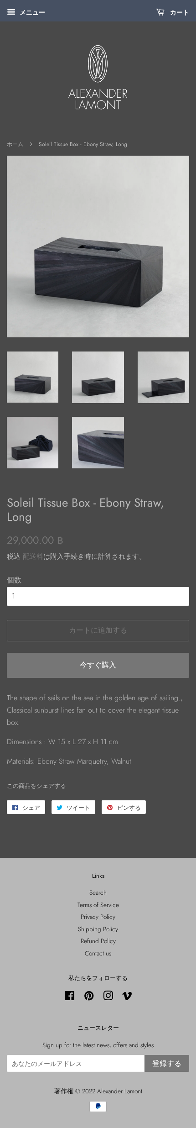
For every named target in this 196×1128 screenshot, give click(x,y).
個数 (14, 580)
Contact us (98, 953)
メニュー (31, 12)
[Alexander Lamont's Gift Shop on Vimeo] (127, 997)
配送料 (33, 556)
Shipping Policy (98, 929)
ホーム (15, 144)
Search (98, 892)
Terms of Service (98, 904)
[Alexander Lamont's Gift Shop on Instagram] (108, 997)
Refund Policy (98, 940)
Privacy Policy (98, 916)
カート (178, 12)
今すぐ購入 (98, 665)
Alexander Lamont (119, 1091)
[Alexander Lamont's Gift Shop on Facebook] (69, 997)
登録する (166, 1063)
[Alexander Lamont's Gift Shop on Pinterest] (89, 997)
